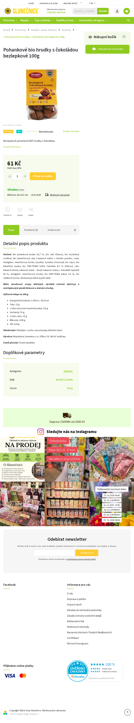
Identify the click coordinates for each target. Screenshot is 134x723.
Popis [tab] (11, 230)
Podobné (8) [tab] (31, 230)
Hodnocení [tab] (54, 230)
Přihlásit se (86, 552)
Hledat (103, 11)
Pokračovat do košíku (110, 49)
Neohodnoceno (46, 131)
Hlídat (20, 215)
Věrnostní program (77, 643)
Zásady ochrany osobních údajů (84, 616)
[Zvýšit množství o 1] (25, 176)
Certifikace (73, 638)
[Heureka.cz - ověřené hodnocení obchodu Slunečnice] (97, 671)
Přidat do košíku (42, 176)
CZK (91, 3)
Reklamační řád (75, 621)
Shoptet (19, 714)
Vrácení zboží (70, 3)
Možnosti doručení (60, 195)
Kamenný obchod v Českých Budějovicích (89, 632)
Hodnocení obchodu (78, 627)
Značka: (71, 131)
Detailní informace (12, 147)
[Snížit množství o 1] (9, 176)
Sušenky (68, 371)
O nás (31, 3)
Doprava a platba (49, 3)
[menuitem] (11, 20)
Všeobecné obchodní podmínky (84, 610)
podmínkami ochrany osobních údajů (81, 559)
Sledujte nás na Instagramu (71, 432)
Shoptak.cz (34, 714)
